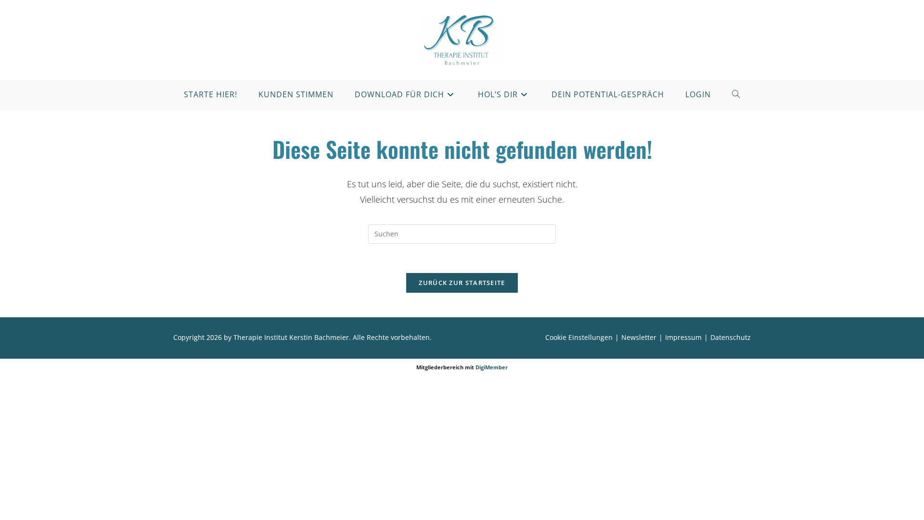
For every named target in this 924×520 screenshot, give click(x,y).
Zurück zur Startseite (462, 282)
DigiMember (491, 367)
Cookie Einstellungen (579, 337)
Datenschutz (730, 337)
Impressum (683, 337)
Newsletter (638, 337)
